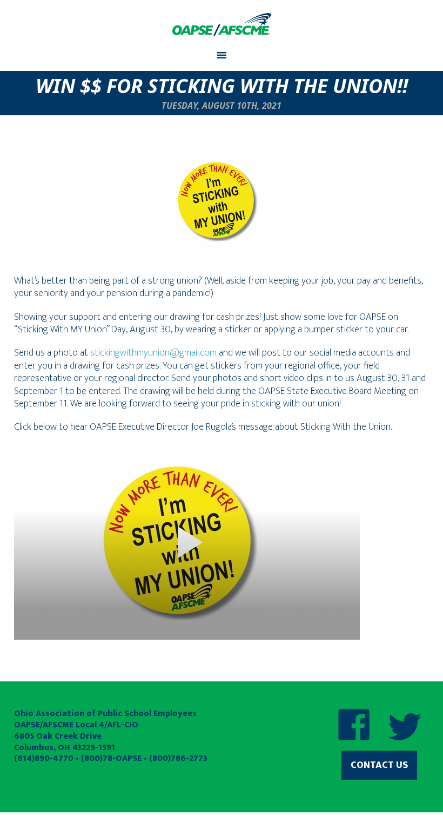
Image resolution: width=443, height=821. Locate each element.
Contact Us (379, 765)
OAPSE (221, 24)
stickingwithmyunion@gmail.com (153, 353)
